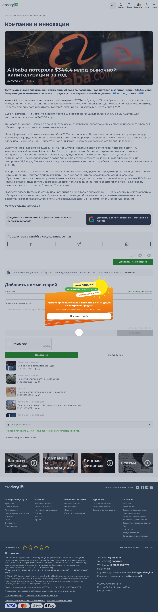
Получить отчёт (79, 316)
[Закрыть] (79, 332)
